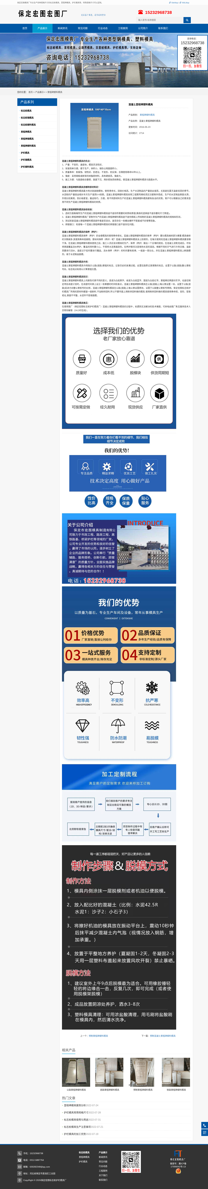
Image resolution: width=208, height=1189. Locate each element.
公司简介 (143, 28)
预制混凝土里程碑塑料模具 (163, 1036)
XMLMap (185, 3)
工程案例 (123, 28)
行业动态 (103, 28)
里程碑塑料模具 (54, 92)
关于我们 (103, 1175)
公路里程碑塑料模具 (76, 1090)
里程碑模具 (84, 1157)
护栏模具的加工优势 (75, 1134)
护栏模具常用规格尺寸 (76, 1112)
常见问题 (83, 28)
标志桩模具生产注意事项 (77, 1127)
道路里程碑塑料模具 (109, 1090)
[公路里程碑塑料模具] (76, 1072)
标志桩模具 (84, 1152)
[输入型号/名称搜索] (187, 20)
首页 (24, 28)
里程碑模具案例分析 (75, 1105)
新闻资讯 (62, 28)
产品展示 (42, 28)
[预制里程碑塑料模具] (143, 1072)
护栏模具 (83, 1161)
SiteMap (174, 3)
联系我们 (163, 28)
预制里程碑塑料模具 (98, 1036)
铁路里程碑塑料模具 (176, 1090)
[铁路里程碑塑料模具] (176, 1072)
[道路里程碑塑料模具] (109, 1072)
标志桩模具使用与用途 (76, 1119)
